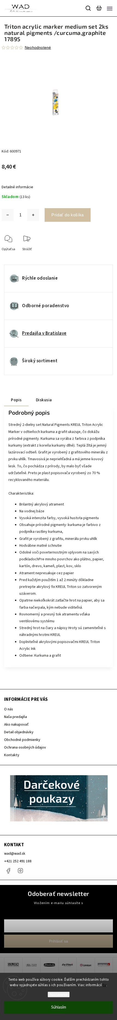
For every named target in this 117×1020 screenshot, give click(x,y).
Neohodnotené (38, 47)
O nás (8, 709)
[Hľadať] (88, 8)
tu (104, 985)
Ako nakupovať (16, 724)
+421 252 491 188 (18, 861)
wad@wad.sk (14, 853)
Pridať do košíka (67, 215)
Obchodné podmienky (22, 740)
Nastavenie (58, 994)
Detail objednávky (18, 732)
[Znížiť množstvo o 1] (8, 215)
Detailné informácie (17, 187)
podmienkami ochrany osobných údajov (58, 907)
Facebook (8, 871)
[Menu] (110, 8)
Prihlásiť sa (58, 941)
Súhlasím (58, 1007)
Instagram (20, 871)
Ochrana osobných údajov (25, 747)
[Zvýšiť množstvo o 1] (33, 215)
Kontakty (11, 755)
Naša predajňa (15, 717)
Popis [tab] (16, 400)
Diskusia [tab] (44, 400)
